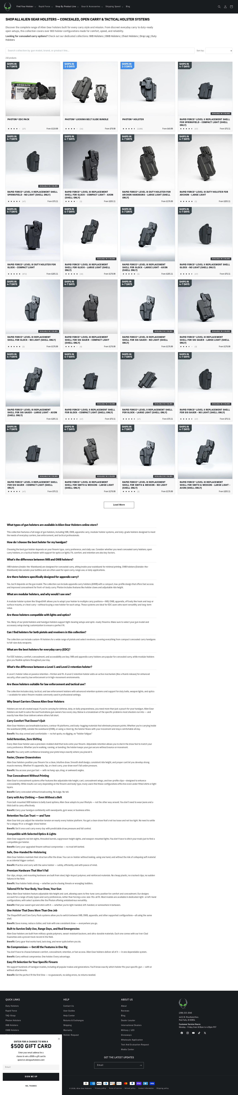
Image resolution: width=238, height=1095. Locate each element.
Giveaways (126, 1035)
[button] (26, 7)
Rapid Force (11, 1011)
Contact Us (68, 1006)
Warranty (67, 1030)
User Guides (69, 1011)
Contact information (146, 1088)
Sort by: (200, 51)
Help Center (69, 1016)
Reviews (125, 1011)
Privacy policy (100, 1088)
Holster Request (71, 1035)
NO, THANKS (31, 1086)
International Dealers (131, 1025)
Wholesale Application (132, 1040)
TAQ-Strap (10, 1016)
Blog (123, 1016)
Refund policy (130, 1088)
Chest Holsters (130, 36)
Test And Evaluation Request (135, 1045)
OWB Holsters (112, 36)
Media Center (127, 1050)
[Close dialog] (59, 1039)
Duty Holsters (12, 1006)
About (124, 1006)
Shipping (67, 1025)
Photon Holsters (13, 1021)
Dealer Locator (128, 1021)
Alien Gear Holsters (84, 1088)
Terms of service (115, 1088)
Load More (119, 505)
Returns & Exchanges (73, 1021)
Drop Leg (144, 36)
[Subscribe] (141, 1065)
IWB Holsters (96, 36)
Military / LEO (127, 1030)
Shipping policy (162, 1088)
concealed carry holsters (134, 550)
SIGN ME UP (31, 1077)
